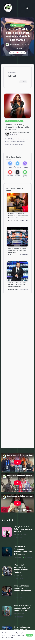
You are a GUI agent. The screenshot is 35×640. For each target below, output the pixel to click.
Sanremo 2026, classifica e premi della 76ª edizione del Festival (18, 250)
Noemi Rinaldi (18, 575)
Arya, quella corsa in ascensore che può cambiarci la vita (23, 608)
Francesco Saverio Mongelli (19, 132)
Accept (29, 635)
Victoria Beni (18, 557)
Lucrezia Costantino (21, 534)
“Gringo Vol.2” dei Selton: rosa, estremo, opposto (23, 528)
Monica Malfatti (19, 613)
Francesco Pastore (20, 594)
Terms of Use (9, 637)
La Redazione (15, 44)
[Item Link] (17, 106)
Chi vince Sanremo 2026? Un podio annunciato (22, 629)
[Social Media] (10, 164)
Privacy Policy (20, 635)
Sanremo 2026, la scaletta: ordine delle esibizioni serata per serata (18, 216)
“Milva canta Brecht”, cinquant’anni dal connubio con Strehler (17, 127)
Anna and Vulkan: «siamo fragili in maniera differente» (22, 588)
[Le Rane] (8, 8)
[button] (10, 52)
